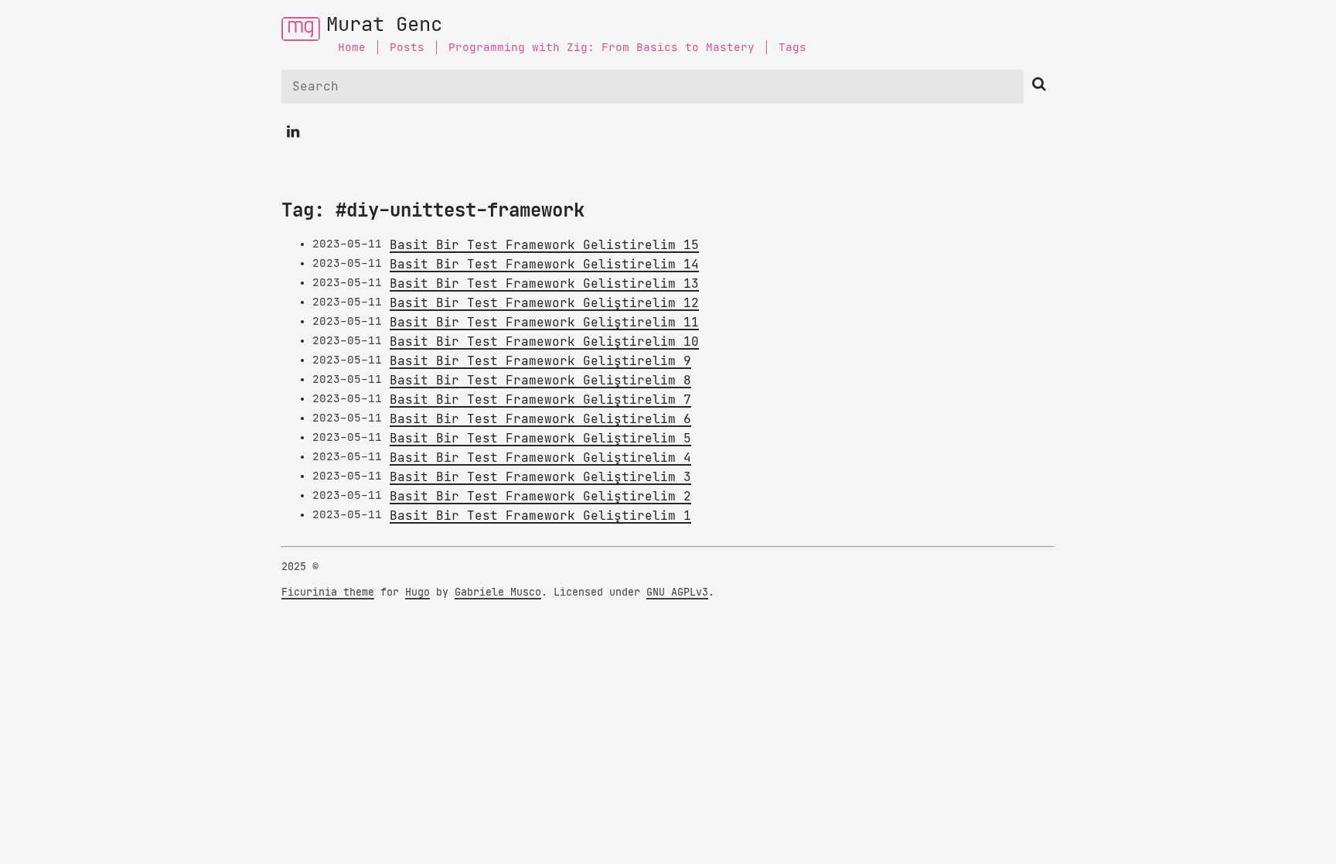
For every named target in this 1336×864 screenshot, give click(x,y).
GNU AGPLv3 (677, 592)
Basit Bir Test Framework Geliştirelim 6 (540, 419)
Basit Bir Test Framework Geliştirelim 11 (544, 322)
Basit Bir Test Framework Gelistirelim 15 (544, 245)
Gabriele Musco (498, 592)
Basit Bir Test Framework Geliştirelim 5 (540, 438)
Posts (407, 47)
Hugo (417, 592)
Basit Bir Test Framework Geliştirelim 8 (540, 380)
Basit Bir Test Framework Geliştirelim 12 (544, 303)
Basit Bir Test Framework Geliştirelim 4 (540, 458)
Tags (792, 47)
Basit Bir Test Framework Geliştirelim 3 (540, 477)
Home (352, 47)
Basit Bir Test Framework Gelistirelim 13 (544, 284)
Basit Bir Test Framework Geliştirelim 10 (544, 342)
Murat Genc (384, 25)
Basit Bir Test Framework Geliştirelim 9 (540, 361)
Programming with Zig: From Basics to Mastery (601, 47)
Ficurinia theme (327, 592)
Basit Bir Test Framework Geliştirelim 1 (540, 516)
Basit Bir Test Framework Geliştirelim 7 (540, 400)
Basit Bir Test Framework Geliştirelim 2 (540, 496)
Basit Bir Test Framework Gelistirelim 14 (544, 264)
